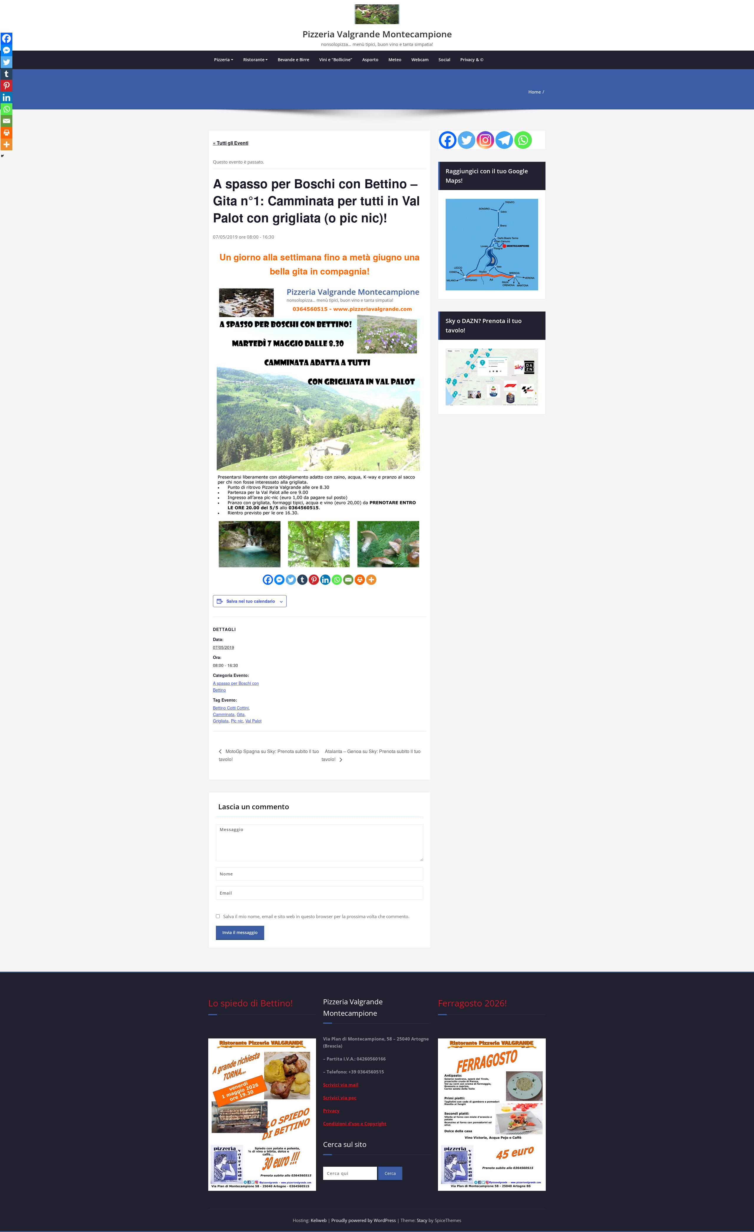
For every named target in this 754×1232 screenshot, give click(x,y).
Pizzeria (222, 59)
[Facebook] (268, 580)
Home (534, 92)
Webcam (420, 59)
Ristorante (253, 59)
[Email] (348, 580)
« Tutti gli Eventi (230, 142)
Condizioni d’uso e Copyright (354, 1123)
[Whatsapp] (337, 580)
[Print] (360, 580)
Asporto (370, 59)
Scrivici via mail (340, 1085)
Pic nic (237, 721)
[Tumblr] (302, 580)
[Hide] (2, 156)
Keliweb (319, 1220)
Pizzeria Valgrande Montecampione (377, 34)
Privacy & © (472, 59)
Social (444, 59)
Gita (240, 714)
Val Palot (253, 721)
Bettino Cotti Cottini (231, 708)
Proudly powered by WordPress (364, 1220)
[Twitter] (291, 580)
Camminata (223, 714)
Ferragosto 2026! (472, 1003)
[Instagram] (485, 140)
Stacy (422, 1220)
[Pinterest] (314, 580)
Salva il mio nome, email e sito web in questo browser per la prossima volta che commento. (316, 916)
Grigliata (221, 721)
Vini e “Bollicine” (335, 59)
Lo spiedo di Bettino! (250, 1003)
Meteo (394, 59)
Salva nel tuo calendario (250, 601)
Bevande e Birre (293, 59)
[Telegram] (504, 140)
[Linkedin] (325, 580)
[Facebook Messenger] (279, 580)
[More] (371, 580)
